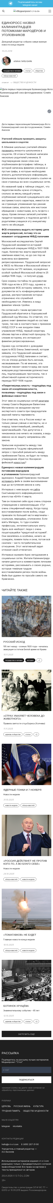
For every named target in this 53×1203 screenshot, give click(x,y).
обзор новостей (10, 76)
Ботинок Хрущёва (16, 1006)
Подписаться (26, 1080)
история (30, 660)
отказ (40, 276)
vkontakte (17, 1126)
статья (28, 71)
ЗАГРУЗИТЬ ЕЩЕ (26, 1034)
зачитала (43, 400)
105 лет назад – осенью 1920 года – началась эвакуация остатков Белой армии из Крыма (25, 648)
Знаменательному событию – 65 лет (21, 1010)
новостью (19, 462)
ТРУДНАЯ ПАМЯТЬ (11, 1111)
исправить (8, 481)
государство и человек (12, 71)
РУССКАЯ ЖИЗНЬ (22, 1106)
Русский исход (14, 641)
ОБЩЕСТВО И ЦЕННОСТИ (24, 82)
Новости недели (11, 794)
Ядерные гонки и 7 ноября (22, 789)
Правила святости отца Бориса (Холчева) (24, 723)
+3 (36, 1022)
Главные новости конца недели (19, 939)
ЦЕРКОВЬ (6, 1106)
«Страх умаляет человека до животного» (24, 717)
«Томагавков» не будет (19, 934)
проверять (8, 150)
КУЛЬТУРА (38, 1106)
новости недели (11, 805)
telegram (6, 1126)
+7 (39, 660)
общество (39, 71)
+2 (36, 734)
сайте (36, 489)
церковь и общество (13, 734)
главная (5, 82)
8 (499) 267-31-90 (30, 1144)
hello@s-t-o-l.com (10, 1144)
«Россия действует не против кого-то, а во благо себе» (25, 862)
